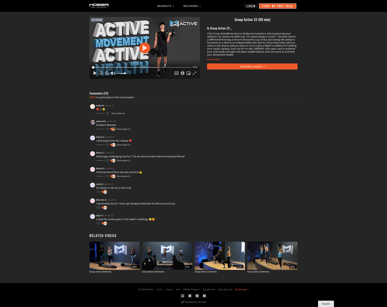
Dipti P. (100, 215)
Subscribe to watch (251, 66)
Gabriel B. (101, 121)
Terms (159, 289)
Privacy (169, 289)
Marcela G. (101, 199)
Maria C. (100, 152)
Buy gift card (209, 289)
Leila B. (100, 184)
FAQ (178, 289)
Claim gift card (225, 289)
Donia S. (100, 137)
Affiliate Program (191, 289)
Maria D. (100, 168)
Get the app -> (242, 289)
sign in (92, 97)
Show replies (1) (118, 113)
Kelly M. (100, 105)
